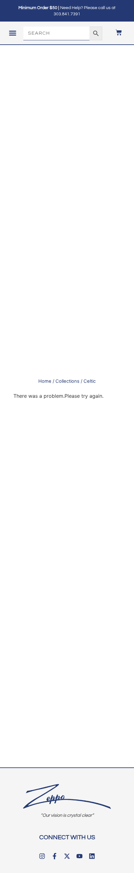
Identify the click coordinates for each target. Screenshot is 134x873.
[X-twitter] (67, 856)
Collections (67, 381)
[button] (12, 33)
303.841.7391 (67, 14)
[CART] (115, 32)
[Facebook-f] (54, 856)
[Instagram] (42, 856)
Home (44, 381)
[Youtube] (79, 856)
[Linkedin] (92, 856)
